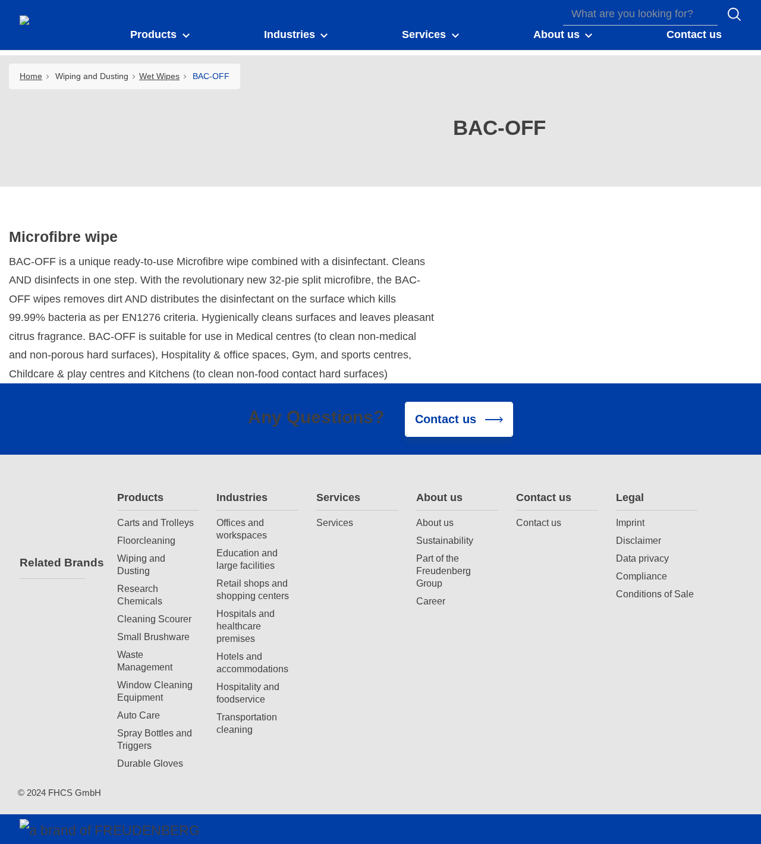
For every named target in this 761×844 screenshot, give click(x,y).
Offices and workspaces (241, 528)
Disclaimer (638, 540)
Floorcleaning (146, 540)
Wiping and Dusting (141, 564)
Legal (630, 497)
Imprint (630, 522)
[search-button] (734, 14)
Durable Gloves (150, 763)
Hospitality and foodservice (247, 692)
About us (439, 497)
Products (140, 497)
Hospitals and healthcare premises (245, 626)
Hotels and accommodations (252, 662)
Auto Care (138, 715)
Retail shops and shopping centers (252, 589)
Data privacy (642, 558)
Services (338, 497)
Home (31, 76)
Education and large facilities (247, 559)
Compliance (641, 576)
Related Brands (52, 562)
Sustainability (444, 540)
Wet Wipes (159, 76)
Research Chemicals (139, 594)
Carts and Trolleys (155, 522)
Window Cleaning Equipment (155, 691)
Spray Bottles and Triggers (154, 739)
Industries (242, 497)
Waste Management (144, 660)
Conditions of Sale (655, 593)
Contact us (543, 497)
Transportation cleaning (246, 723)
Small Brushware (153, 636)
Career (430, 601)
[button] (161, 35)
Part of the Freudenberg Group (443, 570)
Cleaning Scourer (154, 618)
